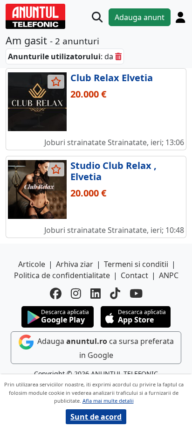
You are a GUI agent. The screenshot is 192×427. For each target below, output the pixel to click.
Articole (31, 264)
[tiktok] (115, 293)
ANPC (168, 275)
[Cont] (180, 17)
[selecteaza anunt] (56, 82)
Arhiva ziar (74, 264)
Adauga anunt (140, 17)
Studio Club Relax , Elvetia (113, 171)
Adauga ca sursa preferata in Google (104, 348)
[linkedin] (95, 293)
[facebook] (56, 293)
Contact (134, 275)
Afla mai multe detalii (108, 400)
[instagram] (76, 293)
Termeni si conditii (136, 264)
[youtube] (136, 293)
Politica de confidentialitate (62, 275)
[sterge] (118, 56)
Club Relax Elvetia (111, 77)
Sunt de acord (96, 417)
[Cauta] (97, 17)
